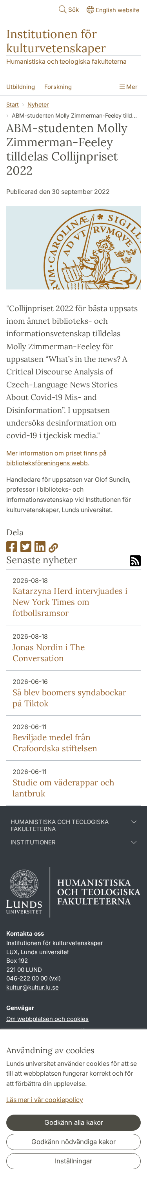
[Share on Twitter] (25, 549)
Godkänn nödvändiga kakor (73, 1142)
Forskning (58, 86)
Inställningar (73, 1161)
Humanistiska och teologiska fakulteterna (66, 61)
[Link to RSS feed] (135, 562)
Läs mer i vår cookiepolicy (44, 1100)
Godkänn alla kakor (73, 1122)
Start (12, 104)
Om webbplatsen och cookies (47, 1019)
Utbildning (20, 86)
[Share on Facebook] (11, 549)
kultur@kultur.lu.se (32, 987)
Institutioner (33, 842)
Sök (73, 9)
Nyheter (38, 104)
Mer (131, 86)
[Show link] (53, 549)
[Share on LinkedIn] (39, 549)
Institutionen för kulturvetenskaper (56, 40)
